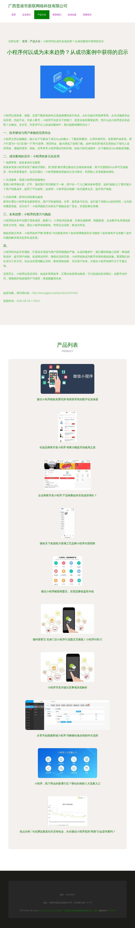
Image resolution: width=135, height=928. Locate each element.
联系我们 (57, 14)
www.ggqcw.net (47, 910)
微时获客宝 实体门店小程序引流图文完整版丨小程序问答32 (67, 639)
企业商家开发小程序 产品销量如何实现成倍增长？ (67, 495)
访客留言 (87, 14)
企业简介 (26, 14)
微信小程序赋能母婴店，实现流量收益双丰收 (67, 591)
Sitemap (112, 910)
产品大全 (42, 14)
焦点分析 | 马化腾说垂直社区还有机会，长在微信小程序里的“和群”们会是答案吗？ (67, 831)
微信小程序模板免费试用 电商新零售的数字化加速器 (67, 399)
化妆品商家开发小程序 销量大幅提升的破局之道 (67, 447)
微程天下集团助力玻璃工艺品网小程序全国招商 (67, 543)
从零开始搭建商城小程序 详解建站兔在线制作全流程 (67, 735)
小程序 (59, 910)
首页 (14, 14)
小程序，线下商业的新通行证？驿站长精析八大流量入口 (67, 783)
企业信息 (72, 14)
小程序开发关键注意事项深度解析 (67, 687)
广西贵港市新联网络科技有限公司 (77, 910)
